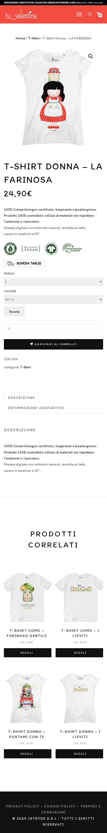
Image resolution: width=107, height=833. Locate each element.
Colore (10, 291)
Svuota (14, 312)
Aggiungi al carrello (56, 344)
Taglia (9, 273)
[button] (90, 56)
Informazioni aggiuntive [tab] (36, 408)
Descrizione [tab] (21, 398)
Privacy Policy (22, 806)
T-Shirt (34, 38)
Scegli (27, 652)
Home (20, 38)
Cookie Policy (60, 806)
